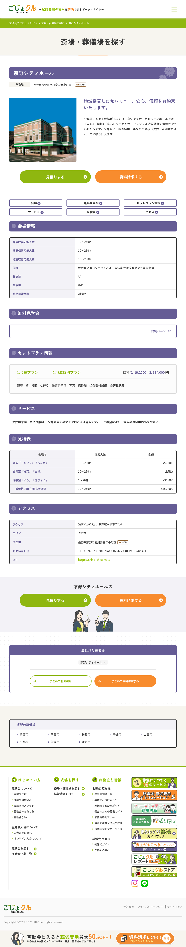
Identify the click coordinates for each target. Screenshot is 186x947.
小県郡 (24, 742)
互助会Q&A (20, 817)
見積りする (55, 176)
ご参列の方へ (102, 850)
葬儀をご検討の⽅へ (105, 800)
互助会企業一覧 (22, 854)
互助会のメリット (24, 805)
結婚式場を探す (64, 794)
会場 (34, 203)
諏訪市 (86, 742)
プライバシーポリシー (150, 906)
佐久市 (55, 742)
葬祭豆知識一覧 (103, 794)
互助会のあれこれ (24, 811)
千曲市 (117, 734)
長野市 (86, 734)
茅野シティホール (91, 662)
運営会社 (129, 906)
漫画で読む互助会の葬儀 (108, 823)
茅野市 (55, 734)
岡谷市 (24, 734)
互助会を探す (20, 848)
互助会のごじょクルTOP (23, 23)
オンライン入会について (28, 838)
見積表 (91, 212)
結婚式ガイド (102, 844)
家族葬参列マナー (104, 817)
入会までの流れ (23, 832)
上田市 (148, 734)
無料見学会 (91, 203)
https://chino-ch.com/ (92, 560)
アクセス (148, 212)
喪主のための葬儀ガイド (108, 811)
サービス (34, 212)
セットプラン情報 (148, 203)
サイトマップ (174, 906)
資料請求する (131, 176)
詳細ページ (158, 331)
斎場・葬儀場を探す (52, 23)
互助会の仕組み (23, 800)
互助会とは (20, 794)
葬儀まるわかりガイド (107, 805)
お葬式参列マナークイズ (108, 829)
